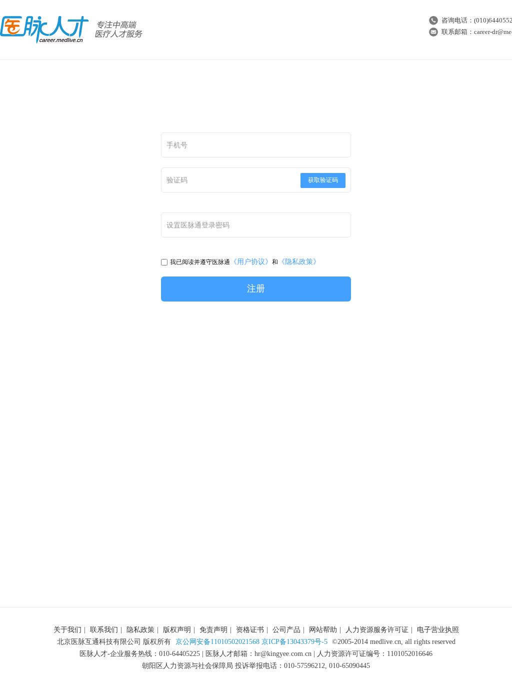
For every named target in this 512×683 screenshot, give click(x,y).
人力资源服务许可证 (377, 630)
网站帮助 (323, 630)
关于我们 (68, 630)
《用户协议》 (251, 262)
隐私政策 (140, 630)
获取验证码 (323, 180)
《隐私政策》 (299, 262)
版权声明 (177, 630)
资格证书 (250, 630)
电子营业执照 (438, 630)
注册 (256, 289)
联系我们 (104, 630)
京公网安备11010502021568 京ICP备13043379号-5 (252, 642)
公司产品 (286, 630)
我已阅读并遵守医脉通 (200, 262)
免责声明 (214, 630)
